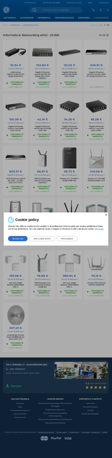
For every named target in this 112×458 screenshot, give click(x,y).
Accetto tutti (17, 238)
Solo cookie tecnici (42, 238)
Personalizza (67, 238)
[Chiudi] (106, 215)
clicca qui (98, 229)
